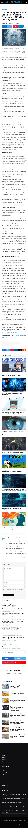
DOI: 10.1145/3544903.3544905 (9, 332)
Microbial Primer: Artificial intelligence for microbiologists (12, 617)
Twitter (3, 753)
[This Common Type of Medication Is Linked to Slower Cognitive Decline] (5, 700)
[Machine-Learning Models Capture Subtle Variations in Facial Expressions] (14, 519)
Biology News (4, 770)
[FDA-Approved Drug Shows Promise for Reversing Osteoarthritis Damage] (5, 686)
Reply (24, 557)
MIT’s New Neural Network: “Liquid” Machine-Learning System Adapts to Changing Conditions (14, 490)
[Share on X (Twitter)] (10, 26)
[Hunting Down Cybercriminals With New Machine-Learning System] (14, 500)
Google (9, 339)
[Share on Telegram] (21, 26)
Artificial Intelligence (6, 342)
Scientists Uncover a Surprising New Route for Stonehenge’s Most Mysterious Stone (17, 722)
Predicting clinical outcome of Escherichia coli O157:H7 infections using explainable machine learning (12, 628)
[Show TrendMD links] (25, 652)
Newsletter (4, 759)
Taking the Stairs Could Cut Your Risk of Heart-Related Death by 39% (18, 715)
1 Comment (11, 23)
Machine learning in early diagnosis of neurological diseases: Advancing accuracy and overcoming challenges (13, 609)
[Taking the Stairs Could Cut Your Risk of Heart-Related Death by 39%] (5, 715)
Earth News (4, 774)
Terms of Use (18, 824)
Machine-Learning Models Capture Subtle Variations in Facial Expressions (12, 528)
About (12, 823)
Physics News (4, 779)
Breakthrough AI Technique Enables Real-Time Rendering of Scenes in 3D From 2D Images (13, 413)
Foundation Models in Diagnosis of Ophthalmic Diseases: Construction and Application (13, 622)
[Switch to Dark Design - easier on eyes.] (24, 2)
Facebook (4, 751)
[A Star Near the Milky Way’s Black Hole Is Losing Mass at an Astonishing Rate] (5, 729)
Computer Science (15, 342)
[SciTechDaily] (13, 2)
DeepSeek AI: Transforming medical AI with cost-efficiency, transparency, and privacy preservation (13, 638)
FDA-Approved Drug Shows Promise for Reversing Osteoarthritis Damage (16, 686)
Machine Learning (5, 344)
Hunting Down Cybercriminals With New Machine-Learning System (12, 509)
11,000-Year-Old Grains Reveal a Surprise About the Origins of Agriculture (18, 693)
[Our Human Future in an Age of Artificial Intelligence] (14, 385)
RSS (2, 761)
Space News (4, 783)
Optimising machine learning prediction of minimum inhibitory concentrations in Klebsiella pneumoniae (13, 633)
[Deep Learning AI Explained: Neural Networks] (14, 443)
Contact (16, 823)
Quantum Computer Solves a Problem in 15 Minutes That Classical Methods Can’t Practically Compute (17, 708)
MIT (12, 344)
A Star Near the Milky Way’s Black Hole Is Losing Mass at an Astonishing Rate (17, 729)
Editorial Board (22, 823)
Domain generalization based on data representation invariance (14, 642)
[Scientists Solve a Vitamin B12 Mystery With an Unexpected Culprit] (5, 736)
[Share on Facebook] (4, 26)
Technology (4, 9)
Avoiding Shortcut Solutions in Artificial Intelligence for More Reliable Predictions (12, 470)
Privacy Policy (11, 824)
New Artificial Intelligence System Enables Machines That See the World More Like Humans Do (13, 433)
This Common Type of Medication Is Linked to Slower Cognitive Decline (17, 700)
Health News (4, 776)
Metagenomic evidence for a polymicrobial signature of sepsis (13, 646)
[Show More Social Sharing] (25, 26)
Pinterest (4, 757)
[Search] (26, 2)
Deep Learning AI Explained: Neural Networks (13, 452)
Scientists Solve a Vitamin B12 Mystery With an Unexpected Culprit (17, 736)
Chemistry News (5, 772)
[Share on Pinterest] (15, 26)
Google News (17, 339)
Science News (5, 781)
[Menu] (2, 2)
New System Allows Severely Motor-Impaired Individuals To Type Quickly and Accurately (13, 374)
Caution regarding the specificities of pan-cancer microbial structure (13, 614)
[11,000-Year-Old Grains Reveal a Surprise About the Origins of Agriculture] (5, 693)
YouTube (3, 755)
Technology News (5, 785)
